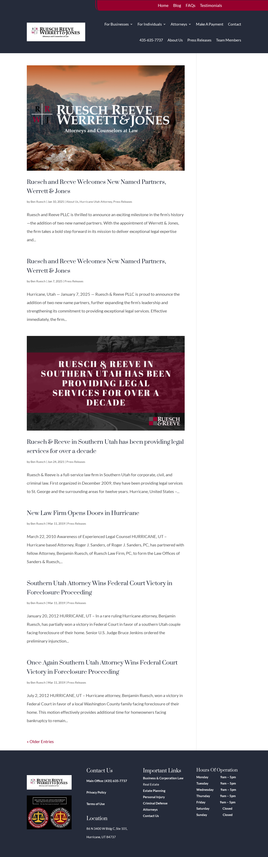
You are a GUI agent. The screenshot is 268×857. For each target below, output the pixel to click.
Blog (177, 6)
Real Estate (151, 784)
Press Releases (199, 40)
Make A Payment (209, 24)
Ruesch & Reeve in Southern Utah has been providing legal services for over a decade (105, 446)
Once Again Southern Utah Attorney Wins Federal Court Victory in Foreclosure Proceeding (102, 666)
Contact (234, 24)
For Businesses (116, 24)
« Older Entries (40, 741)
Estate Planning (154, 790)
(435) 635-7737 (115, 781)
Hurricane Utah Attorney (96, 201)
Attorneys (179, 24)
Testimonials (211, 6)
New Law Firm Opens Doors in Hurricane (83, 512)
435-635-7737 (151, 40)
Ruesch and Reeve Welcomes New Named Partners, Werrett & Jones (96, 186)
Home (163, 6)
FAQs (190, 6)
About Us (175, 40)
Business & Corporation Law (163, 778)
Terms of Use (95, 804)
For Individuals (150, 24)
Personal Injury (154, 797)
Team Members (228, 40)
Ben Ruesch (38, 201)
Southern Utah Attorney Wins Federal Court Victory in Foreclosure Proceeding (99, 587)
